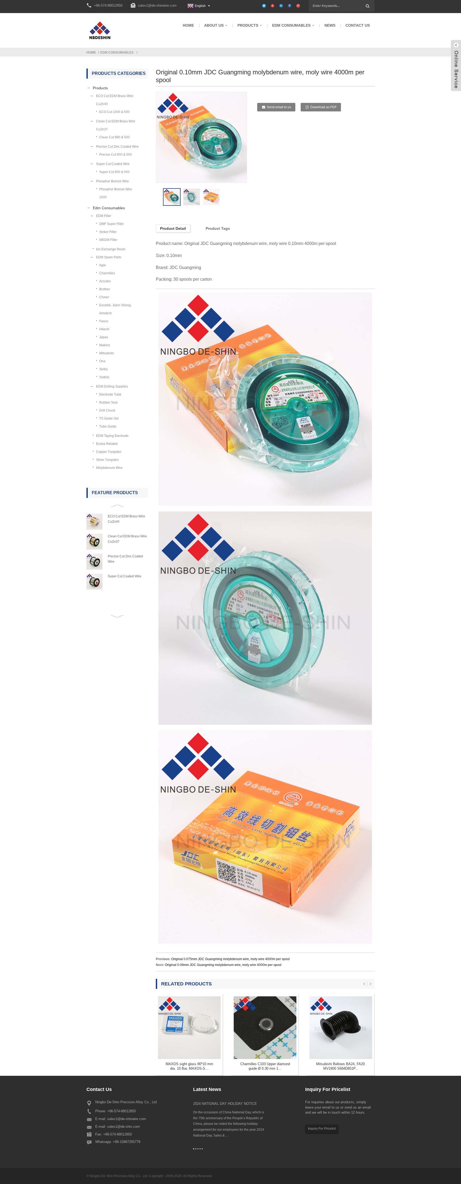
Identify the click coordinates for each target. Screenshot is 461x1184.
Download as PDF (323, 107)
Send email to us (279, 107)
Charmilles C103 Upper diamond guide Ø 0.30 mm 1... (265, 1066)
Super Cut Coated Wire (124, 576)
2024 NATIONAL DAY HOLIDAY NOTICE (225, 1104)
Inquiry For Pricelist (322, 1128)
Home (91, 52)
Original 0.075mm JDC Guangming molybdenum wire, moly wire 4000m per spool (230, 959)
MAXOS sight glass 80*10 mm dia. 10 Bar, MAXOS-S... (189, 1066)
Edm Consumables (117, 52)
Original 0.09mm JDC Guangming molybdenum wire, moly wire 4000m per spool (223, 965)
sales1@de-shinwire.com (157, 5)
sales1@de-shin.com (123, 1127)
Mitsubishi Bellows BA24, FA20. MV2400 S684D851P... (341, 1066)
